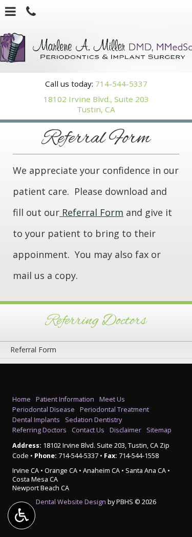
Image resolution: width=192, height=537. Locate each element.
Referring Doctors (96, 321)
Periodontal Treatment (114, 409)
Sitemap (159, 430)
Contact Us (88, 430)
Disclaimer (125, 430)
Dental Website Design (71, 502)
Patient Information (65, 399)
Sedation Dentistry (93, 419)
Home (21, 399)
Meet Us (112, 399)
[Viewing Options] (21, 515)
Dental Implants (36, 419)
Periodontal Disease (43, 409)
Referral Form (91, 212)
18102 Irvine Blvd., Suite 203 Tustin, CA (96, 104)
